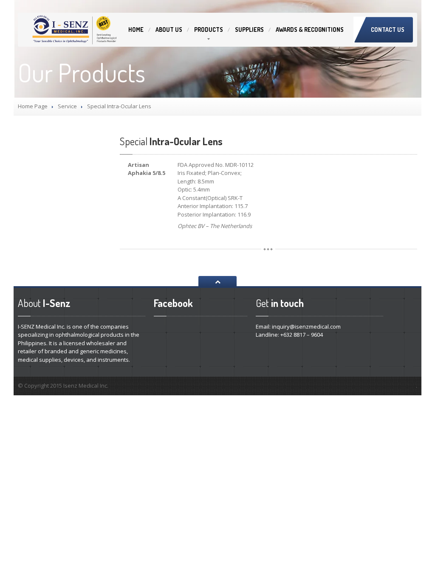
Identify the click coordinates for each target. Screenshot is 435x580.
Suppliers (249, 29)
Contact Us (387, 29)
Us (168, 29)
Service (67, 106)
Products (208, 29)
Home (136, 29)
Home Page (33, 106)
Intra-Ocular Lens (171, 141)
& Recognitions (310, 29)
